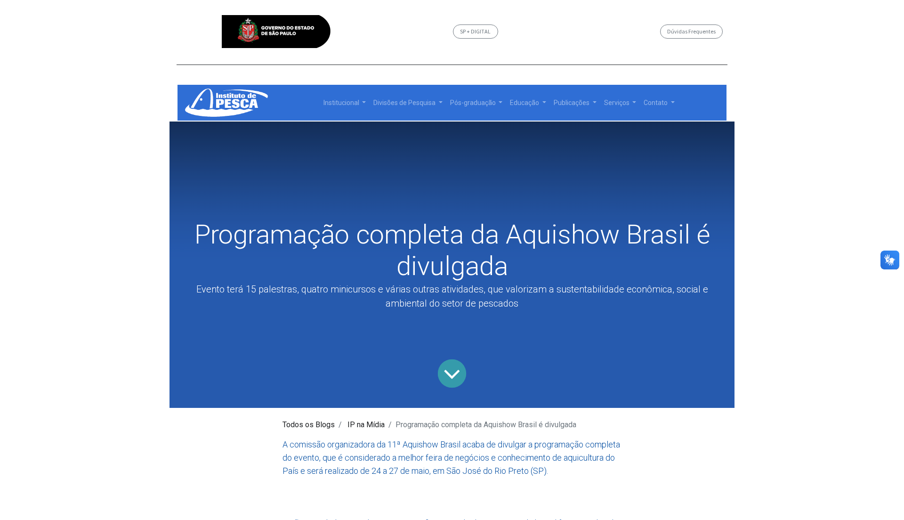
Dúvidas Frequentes (691, 31)
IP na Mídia (366, 424)
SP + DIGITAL (475, 31)
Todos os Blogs (308, 424)
